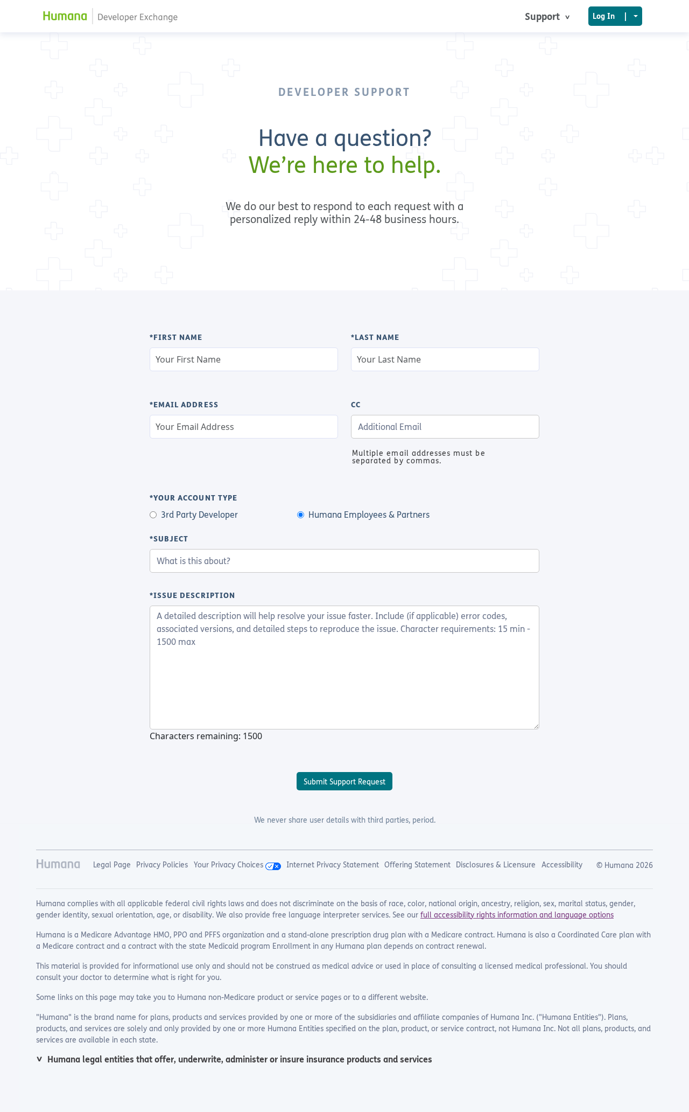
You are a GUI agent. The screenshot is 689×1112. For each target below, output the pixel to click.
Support (544, 16)
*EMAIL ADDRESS (184, 404)
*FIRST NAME (176, 337)
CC (356, 404)
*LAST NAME (375, 337)
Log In (610, 16)
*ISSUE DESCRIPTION (192, 595)
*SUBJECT (169, 539)
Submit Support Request (344, 781)
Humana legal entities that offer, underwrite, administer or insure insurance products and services (239, 1059)
